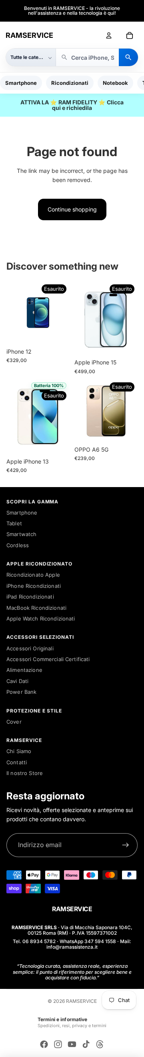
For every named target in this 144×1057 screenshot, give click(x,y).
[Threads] (100, 1044)
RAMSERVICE (29, 35)
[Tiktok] (86, 1044)
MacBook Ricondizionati (36, 608)
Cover (14, 721)
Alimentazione (24, 670)
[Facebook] (44, 1044)
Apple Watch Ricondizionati (40, 618)
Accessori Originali (30, 648)
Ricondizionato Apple (33, 575)
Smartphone (21, 83)
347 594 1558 (100, 941)
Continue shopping (72, 209)
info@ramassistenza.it (72, 947)
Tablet (14, 523)
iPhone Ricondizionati (33, 586)
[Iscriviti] (125, 845)
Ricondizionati (69, 83)
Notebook (115, 83)
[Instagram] (58, 1044)
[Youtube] (72, 1044)
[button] (31, 57)
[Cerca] (128, 57)
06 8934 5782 (39, 941)
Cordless (17, 545)
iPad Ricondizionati (30, 596)
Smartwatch (21, 534)
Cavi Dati (17, 681)
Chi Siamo (18, 751)
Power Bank (21, 692)
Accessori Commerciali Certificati (48, 659)
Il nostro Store (24, 773)
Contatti (16, 762)
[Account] (109, 35)
